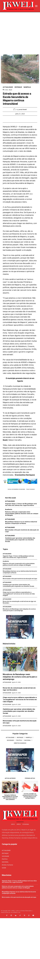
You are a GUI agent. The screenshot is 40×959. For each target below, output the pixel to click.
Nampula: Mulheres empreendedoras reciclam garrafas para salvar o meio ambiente (10, 797)
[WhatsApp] (26, 119)
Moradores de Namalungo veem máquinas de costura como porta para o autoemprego (19, 609)
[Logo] (18, 6)
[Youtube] (33, 915)
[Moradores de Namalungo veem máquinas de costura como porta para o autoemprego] (20, 659)
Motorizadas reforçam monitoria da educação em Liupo (20, 578)
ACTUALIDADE (8, 87)
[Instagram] (11, 915)
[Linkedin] (15, 915)
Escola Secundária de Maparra (16, 489)
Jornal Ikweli (23, 109)
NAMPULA (27, 87)
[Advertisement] (20, 33)
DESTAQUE (18, 87)
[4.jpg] (20, 485)
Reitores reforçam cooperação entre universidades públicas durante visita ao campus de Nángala (21, 513)
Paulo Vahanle (30, 489)
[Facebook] (13, 119)
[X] (18, 119)
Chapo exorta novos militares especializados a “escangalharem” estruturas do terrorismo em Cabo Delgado (19, 593)
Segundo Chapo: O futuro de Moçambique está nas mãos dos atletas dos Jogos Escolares (21, 504)
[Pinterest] (22, 119)
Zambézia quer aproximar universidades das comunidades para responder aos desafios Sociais (20, 539)
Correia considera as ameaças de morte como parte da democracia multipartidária (30, 796)
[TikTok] (20, 915)
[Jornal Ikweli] (14, 109)
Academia (8, 509)
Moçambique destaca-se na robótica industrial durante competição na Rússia (21, 522)
